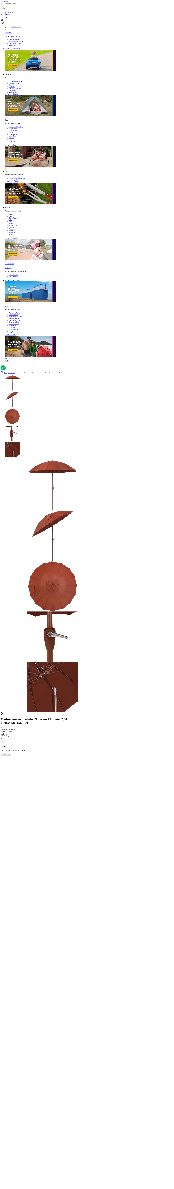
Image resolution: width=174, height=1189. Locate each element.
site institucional (16, 27)
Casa (5, 373)
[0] (2, 23)
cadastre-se (6, 14)
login (11, 13)
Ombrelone (11, 373)
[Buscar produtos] (2, 6)
